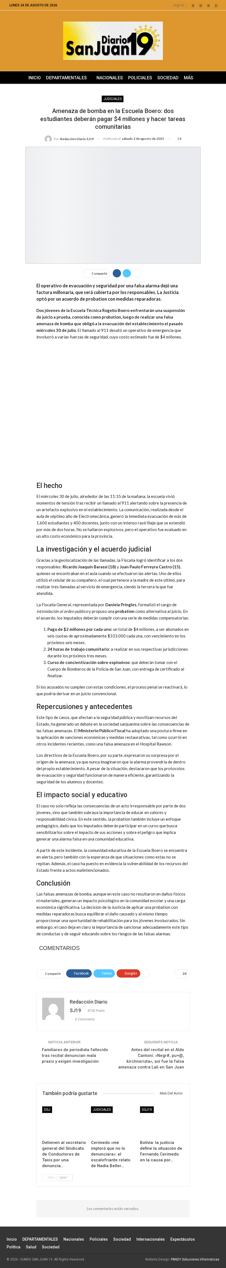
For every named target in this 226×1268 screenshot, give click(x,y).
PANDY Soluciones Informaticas (195, 1259)
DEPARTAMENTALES (66, 77)
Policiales (140, 77)
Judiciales (113, 99)
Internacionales (150, 1239)
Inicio (34, 77)
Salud (31, 1247)
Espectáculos (182, 1239)
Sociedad (168, 77)
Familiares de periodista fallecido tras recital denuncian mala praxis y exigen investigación (75, 1055)
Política (13, 1247)
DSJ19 (147, 1110)
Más (188, 77)
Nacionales (109, 77)
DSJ (47, 1110)
